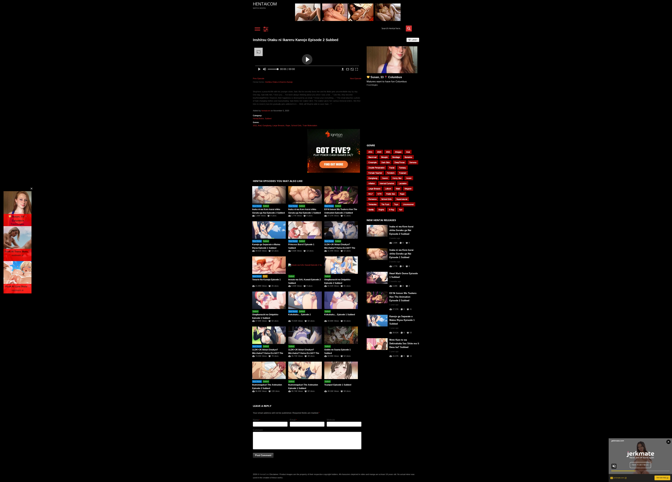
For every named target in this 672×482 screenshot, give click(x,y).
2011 (255, 125)
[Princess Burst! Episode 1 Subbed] (305, 230)
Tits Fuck (385, 204)
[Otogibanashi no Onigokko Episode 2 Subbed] (341, 265)
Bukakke (408, 157)
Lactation (403, 183)
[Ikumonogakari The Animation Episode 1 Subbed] (305, 370)
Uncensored (408, 204)
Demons (412, 162)
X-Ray (391, 209)
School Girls (296, 125)
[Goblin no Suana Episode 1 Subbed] (341, 335)
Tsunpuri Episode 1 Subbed (337, 385)
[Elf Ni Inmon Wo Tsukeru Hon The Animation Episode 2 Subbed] (341, 195)
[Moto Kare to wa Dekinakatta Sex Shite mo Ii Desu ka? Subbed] (377, 344)
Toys (396, 204)
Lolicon (388, 189)
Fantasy (402, 168)
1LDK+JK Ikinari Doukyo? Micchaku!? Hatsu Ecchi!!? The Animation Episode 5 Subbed (339, 248)
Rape (288, 125)
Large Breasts (278, 125)
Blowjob (384, 157)
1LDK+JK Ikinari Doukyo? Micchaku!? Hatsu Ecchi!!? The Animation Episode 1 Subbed (303, 353)
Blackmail (372, 157)
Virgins (381, 209)
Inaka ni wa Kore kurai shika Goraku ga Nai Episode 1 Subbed (401, 254)
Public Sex (390, 194)
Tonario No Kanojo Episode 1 (266, 279)
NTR (379, 194)
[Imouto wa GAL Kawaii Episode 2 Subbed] (305, 265)
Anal (259, 125)
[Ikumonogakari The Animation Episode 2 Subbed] (269, 370)
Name (256, 420)
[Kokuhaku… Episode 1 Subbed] (341, 300)
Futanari (402, 173)
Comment (258, 430)
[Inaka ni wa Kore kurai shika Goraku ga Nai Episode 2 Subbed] (269, 195)
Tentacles (372, 204)
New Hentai (257, 206)
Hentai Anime (258, 118)
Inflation (371, 183)
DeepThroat (399, 162)
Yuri (400, 209)
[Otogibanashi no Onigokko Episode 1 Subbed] (269, 300)
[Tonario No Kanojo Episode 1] (269, 265)
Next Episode (355, 78)
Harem (385, 178)
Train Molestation (310, 125)
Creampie (372, 162)
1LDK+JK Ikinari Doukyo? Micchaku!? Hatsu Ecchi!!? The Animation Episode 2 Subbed (267, 353)
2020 (379, 152)
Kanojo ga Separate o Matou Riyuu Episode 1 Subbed (402, 320)
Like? (414, 40)
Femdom (390, 173)
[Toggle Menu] (257, 29)
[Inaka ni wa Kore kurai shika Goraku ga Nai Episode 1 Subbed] (305, 195)
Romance (372, 199)
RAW (265, 276)
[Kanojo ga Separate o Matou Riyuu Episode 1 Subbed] (269, 230)
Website (331, 420)
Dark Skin (385, 162)
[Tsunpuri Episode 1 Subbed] (341, 370)
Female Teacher (375, 173)
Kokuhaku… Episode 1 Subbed (339, 314)
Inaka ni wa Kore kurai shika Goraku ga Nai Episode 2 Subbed (401, 230)
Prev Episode (258, 78)
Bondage (396, 157)
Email (293, 420)
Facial (391, 168)
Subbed (268, 118)
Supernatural (401, 199)
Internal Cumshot (387, 183)
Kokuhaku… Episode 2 (299, 314)
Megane (408, 189)
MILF (370, 194)
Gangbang (266, 125)
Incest (408, 178)
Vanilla (371, 209)
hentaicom (265, 111)
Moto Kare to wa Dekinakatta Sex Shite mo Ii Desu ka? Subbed (404, 343)
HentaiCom (265, 4)
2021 (388, 152)
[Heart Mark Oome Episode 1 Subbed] (377, 277)
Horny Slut (397, 178)
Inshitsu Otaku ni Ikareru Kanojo (279, 82)
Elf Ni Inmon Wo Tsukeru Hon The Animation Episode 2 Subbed (402, 297)
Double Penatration (376, 168)
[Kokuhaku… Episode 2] (305, 300)
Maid (398, 189)
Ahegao (398, 152)
